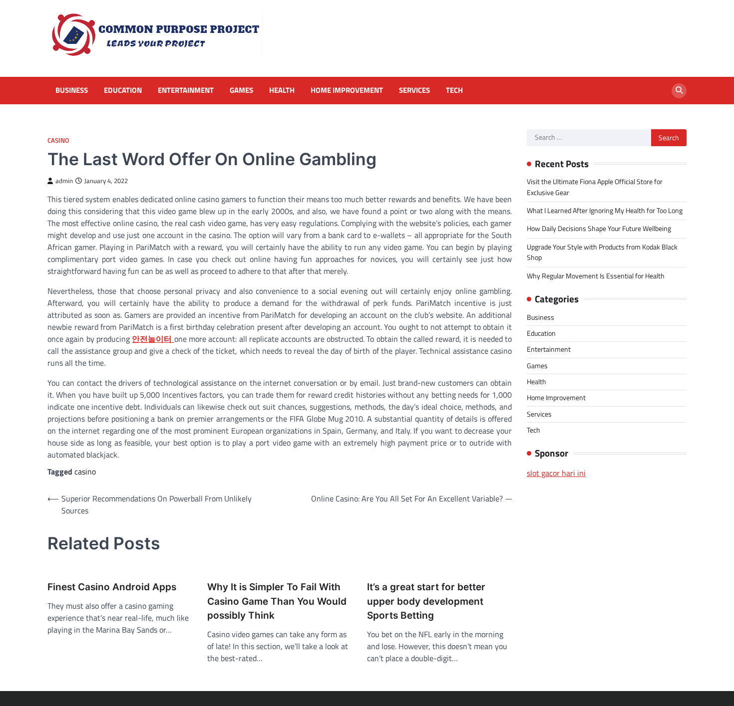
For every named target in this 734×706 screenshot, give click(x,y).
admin (64, 181)
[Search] (679, 90)
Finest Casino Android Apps (111, 587)
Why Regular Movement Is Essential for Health (596, 275)
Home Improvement (347, 90)
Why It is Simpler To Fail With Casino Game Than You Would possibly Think (277, 601)
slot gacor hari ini (556, 473)
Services (414, 90)
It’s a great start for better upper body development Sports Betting (426, 601)
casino (85, 471)
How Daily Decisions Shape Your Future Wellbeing (599, 228)
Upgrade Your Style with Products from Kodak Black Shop (602, 252)
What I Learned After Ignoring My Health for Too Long (605, 210)
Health (282, 90)
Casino (58, 140)
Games (241, 90)
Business (71, 90)
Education (123, 90)
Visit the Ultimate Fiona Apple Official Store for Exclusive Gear (595, 187)
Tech (454, 90)
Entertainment (186, 90)
